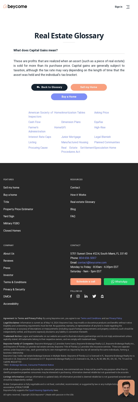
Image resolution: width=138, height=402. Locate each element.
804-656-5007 (87, 258)
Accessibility (11, 303)
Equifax (98, 122)
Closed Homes (12, 230)
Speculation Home (105, 147)
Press (6, 268)
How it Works (78, 194)
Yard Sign (8, 216)
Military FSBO (11, 223)
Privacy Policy (115, 318)
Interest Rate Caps (39, 137)
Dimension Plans (71, 122)
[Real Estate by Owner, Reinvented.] (15, 6)
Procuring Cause (38, 147)
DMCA (7, 296)
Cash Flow (34, 122)
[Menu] (128, 7)
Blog (73, 209)
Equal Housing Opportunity (41, 390)
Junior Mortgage (71, 137)
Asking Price (101, 112)
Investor (8, 275)
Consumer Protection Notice (41, 365)
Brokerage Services (18, 365)
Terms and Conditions (91, 318)
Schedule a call (85, 281)
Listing (32, 142)
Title (6, 202)
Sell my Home (88, 87)
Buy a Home (69, 96)
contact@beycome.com (92, 262)
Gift (63, 127)
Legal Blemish (102, 137)
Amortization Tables (73, 112)
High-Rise (100, 127)
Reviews (8, 260)
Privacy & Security (14, 289)
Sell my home (11, 187)
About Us (8, 253)
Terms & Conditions (14, 282)
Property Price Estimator (18, 209)
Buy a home (10, 194)
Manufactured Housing (74, 142)
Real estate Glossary (82, 202)
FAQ (72, 216)
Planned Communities (107, 142)
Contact (75, 187)
